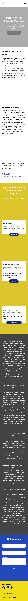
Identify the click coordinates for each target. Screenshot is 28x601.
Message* (4, 557)
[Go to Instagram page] (8, 587)
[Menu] (25, 3)
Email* (4, 550)
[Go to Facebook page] (3, 587)
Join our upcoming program (14, 32)
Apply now (14, 281)
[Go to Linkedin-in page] (12, 587)
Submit (14, 568)
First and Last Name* (7, 543)
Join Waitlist (14, 234)
